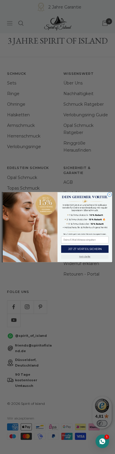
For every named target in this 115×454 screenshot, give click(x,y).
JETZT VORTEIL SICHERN (84, 249)
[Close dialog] (109, 194)
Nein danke (85, 257)
